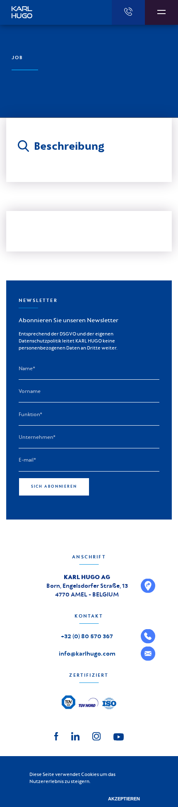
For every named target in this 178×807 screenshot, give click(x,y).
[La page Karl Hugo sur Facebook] (56, 735)
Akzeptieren (124, 798)
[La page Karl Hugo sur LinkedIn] (75, 735)
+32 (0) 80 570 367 (87, 636)
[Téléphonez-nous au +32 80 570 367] (128, 12)
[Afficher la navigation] (161, 12)
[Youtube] (118, 736)
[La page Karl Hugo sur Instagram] (96, 735)
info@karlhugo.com (87, 653)
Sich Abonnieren (54, 486)
